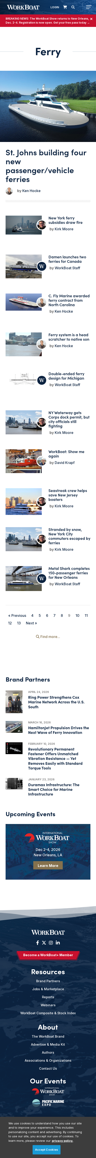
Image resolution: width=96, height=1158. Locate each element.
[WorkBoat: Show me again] (24, 461)
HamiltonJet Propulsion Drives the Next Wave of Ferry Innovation (58, 730)
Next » (31, 623)
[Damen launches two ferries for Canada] (24, 267)
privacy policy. (62, 1140)
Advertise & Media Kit (48, 1044)
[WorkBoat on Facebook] (37, 942)
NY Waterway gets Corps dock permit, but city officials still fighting (69, 419)
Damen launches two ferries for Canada (67, 259)
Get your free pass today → (71, 22)
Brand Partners (48, 981)
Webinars (48, 1005)
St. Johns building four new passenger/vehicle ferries (46, 165)
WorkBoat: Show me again (66, 454)
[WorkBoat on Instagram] (51, 942)
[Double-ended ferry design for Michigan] (24, 380)
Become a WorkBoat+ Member (48, 955)
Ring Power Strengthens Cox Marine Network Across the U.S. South (56, 701)
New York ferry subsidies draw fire (65, 220)
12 (10, 623)
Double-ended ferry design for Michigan (66, 376)
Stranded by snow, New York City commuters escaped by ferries (69, 535)
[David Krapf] (41, 461)
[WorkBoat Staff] (41, 266)
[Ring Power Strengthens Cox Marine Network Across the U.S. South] (14, 701)
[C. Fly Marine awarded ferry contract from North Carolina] (24, 302)
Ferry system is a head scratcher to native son (68, 337)
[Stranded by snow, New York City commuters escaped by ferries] (24, 539)
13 (19, 623)
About (48, 1026)
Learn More (48, 865)
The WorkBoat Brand (48, 1036)
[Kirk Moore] (41, 225)
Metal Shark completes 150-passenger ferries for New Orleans (69, 572)
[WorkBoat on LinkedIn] (57, 942)
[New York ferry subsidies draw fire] (24, 225)
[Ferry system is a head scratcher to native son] (24, 344)
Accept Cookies (46, 1149)
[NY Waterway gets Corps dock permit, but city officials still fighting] (24, 422)
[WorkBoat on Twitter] (44, 942)
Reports (48, 997)
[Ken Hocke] (9, 191)
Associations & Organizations (48, 1060)
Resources (48, 971)
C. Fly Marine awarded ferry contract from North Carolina (69, 300)
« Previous (17, 615)
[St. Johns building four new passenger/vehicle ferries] (48, 107)
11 (86, 615)
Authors (48, 1052)
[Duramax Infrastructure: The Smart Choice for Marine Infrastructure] (14, 783)
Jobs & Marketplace (48, 989)
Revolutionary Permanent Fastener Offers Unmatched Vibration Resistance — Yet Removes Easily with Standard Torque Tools (55, 758)
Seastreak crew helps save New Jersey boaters (67, 495)
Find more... (50, 636)
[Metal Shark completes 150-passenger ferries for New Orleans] (24, 578)
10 (77, 615)
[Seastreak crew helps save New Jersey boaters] (24, 506)
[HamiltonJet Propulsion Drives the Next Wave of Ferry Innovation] (14, 727)
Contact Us (48, 1068)
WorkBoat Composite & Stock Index (48, 1013)
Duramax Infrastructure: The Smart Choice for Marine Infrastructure (53, 789)
